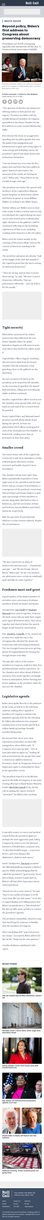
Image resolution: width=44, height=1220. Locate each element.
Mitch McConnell (17, 787)
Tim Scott (25, 864)
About (4, 1201)
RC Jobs (27, 1204)
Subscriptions (29, 1206)
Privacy (15, 1204)
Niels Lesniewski (10, 94)
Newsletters (6, 1206)
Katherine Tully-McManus (28, 94)
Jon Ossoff (20, 610)
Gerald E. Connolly (15, 634)
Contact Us (16, 1201)
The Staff (16, 1206)
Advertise (28, 1201)
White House (12, 21)
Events (4, 1204)
